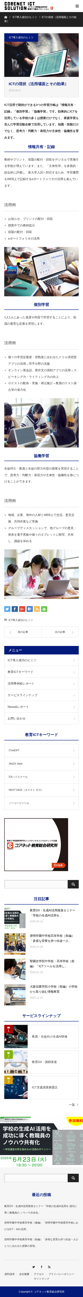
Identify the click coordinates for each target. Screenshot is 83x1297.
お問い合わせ (17, 718)
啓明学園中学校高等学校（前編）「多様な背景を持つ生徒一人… (52, 938)
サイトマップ (41, 1279)
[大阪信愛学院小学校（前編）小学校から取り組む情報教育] (15, 994)
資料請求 (9, 1274)
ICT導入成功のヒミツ (21, 37)
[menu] (77, 6)
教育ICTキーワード (20, 671)
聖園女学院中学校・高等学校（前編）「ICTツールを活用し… (52, 963)
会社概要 (24, 1274)
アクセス (39, 1274)
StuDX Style (16, 763)
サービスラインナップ (22, 695)
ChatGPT (14, 750)
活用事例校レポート (21, 683)
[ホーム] (5, 16)
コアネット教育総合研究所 (49, 1291)
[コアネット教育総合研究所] (29, 6)
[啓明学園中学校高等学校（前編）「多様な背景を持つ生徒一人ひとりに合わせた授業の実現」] (15, 944)
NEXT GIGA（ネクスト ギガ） (26, 789)
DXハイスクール (18, 776)
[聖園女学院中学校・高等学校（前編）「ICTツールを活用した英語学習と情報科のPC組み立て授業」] (15, 969)
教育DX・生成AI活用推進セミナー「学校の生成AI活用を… (52, 913)
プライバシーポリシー (61, 1274)
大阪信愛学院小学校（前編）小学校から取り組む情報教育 (53, 989)
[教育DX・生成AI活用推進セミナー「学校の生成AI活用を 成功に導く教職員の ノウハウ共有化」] (15, 918)
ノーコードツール (19, 803)
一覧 (72, 1104)
